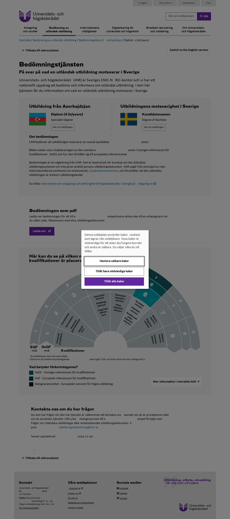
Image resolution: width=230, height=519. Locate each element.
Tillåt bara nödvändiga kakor (114, 271)
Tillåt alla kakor (114, 281)
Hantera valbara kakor (114, 261)
